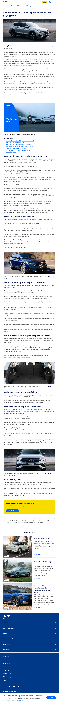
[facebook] (4, 686)
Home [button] (5, 633)
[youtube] (18, 686)
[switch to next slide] (53, 276)
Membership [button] (7, 644)
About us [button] (6, 650)
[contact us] (50, 2)
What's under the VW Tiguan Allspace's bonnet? (20, 146)
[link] (8, 617)
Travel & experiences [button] (9, 639)
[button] (29, 117)
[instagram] (9, 686)
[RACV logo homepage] (5, 2)
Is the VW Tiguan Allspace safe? (15, 142)
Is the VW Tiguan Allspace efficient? (17, 148)
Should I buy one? (11, 152)
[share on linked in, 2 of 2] (52, 46)
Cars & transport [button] (8, 628)
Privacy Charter (19, 700)
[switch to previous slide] (45, 276)
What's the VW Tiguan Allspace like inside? (19, 144)
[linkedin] (14, 686)
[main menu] (54, 2)
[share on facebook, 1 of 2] (49, 46)
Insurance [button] (6, 623)
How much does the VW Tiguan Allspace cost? (20, 141)
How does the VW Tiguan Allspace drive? (18, 150)
